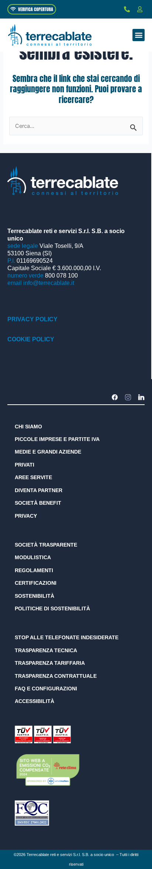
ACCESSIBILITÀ (34, 701)
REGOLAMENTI (34, 570)
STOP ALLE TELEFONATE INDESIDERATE (66, 637)
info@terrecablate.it (48, 283)
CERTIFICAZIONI (35, 583)
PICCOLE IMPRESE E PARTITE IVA (57, 439)
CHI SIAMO (28, 426)
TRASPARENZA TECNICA (46, 650)
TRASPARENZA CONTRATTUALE (56, 676)
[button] (138, 35)
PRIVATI (24, 465)
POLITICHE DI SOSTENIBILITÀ (52, 608)
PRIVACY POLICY (32, 319)
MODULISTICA (33, 557)
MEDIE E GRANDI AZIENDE (48, 452)
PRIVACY (26, 516)
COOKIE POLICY (30, 339)
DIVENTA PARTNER (38, 490)
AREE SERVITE (33, 477)
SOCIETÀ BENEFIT (38, 503)
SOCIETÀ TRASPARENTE (46, 545)
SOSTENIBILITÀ (34, 596)
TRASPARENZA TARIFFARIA (50, 663)
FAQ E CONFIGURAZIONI (46, 688)
